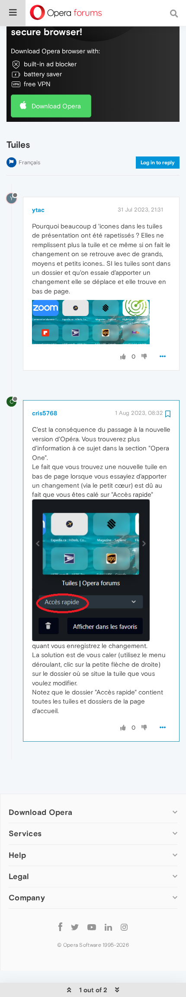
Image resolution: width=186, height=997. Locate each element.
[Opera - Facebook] (60, 927)
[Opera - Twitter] (75, 927)
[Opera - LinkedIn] (108, 927)
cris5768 (44, 413)
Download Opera (56, 106)
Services (25, 833)
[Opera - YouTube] (91, 927)
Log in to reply (158, 163)
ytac (38, 209)
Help (17, 855)
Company (27, 897)
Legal (19, 876)
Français (29, 162)
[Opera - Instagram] (124, 927)
